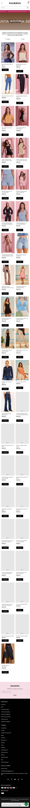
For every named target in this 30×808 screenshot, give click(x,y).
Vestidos (3, 742)
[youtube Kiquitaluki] (15, 779)
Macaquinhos (4, 740)
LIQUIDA (2, 730)
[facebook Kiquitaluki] (11, 779)
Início (5, 19)
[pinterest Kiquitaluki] (22, 779)
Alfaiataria (3, 747)
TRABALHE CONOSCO (5, 721)
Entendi (19, 805)
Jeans (2, 745)
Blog (2, 759)
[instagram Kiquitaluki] (8, 779)
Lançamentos (10, 19)
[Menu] (2, 3)
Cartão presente (4, 719)
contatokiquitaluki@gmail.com (7, 771)
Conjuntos (3, 737)
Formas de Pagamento (5, 714)
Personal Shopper (4, 762)
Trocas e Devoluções (5, 711)
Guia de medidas (4, 757)
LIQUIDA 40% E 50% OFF (6, 732)
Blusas (2, 735)
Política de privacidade (5, 716)
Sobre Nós (3, 704)
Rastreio (2, 754)
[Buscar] (27, 7)
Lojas (2, 706)
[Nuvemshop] (15, 800)
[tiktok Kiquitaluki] (18, 779)
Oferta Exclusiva (4, 750)
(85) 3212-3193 (4, 768)
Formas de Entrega (5, 709)
